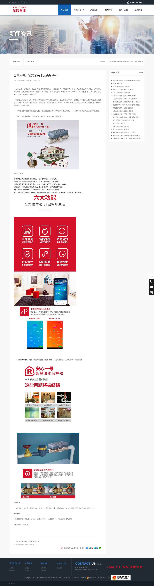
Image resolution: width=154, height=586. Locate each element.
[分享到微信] (100, 548)
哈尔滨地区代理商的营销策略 (121, 86)
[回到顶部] (151, 276)
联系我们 (138, 10)
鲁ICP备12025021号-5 (63, 578)
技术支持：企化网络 (79, 578)
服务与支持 (123, 10)
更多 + (141, 72)
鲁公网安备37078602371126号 (100, 578)
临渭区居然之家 (117, 83)
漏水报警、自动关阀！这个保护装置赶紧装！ (126, 117)
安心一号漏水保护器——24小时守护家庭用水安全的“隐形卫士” (127, 135)
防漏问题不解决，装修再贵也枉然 (123, 108)
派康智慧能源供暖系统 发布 (121, 126)
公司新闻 (16, 61)
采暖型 (27, 568)
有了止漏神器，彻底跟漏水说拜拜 (123, 111)
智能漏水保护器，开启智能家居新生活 (124, 114)
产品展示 (94, 10)
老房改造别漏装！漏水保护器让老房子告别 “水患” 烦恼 (127, 102)
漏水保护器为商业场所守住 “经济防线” (124, 95)
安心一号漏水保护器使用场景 (121, 92)
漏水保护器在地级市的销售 (121, 129)
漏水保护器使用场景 (119, 123)
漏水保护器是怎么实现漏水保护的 (29, 541)
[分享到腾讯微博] (95, 548)
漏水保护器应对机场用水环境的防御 (123, 120)
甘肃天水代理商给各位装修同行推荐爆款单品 (126, 80)
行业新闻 (30, 61)
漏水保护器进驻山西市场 (26, 545)
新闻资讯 (108, 10)
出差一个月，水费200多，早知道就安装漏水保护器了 (127, 138)
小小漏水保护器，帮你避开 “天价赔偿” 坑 (125, 99)
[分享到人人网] (97, 548)
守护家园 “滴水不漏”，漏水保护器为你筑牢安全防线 (127, 105)
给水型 (27, 571)
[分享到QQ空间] (90, 548)
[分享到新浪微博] (92, 548)
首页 (111, 61)
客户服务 (59, 568)
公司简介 (12, 568)
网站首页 (64, 10)
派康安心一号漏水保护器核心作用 (123, 89)
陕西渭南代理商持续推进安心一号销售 (124, 132)
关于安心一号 (79, 10)
